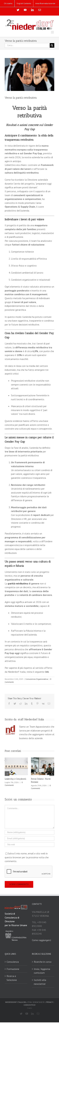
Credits (29, 1008)
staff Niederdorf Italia (31, 719)
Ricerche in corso (42, 962)
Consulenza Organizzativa (36, 679)
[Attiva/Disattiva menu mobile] (52, 32)
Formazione (13, 969)
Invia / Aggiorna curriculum (42, 971)
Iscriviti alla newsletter (40, 982)
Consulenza (13, 962)
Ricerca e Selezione (12, 978)
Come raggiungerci (41, 940)
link (47, 671)
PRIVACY (49, 1002)
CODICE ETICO (29, 1005)
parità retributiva (18, 583)
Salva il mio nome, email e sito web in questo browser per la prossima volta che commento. (27, 857)
